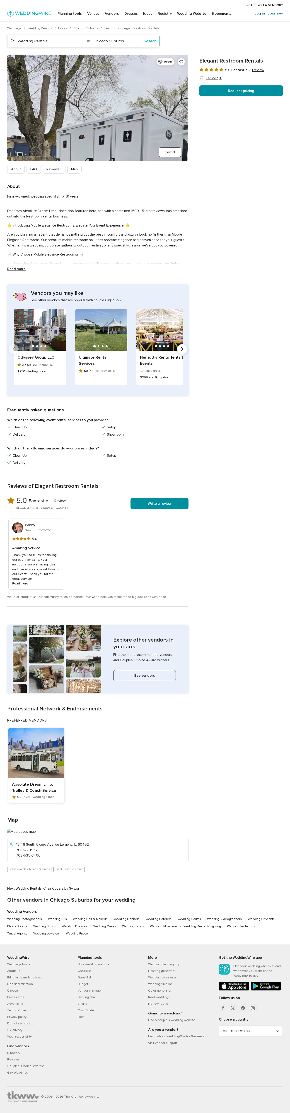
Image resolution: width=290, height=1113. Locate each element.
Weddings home (19, 964)
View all (170, 152)
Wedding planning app (164, 964)
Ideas (147, 13)
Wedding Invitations (241, 926)
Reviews (54, 169)
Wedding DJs (57, 919)
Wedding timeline (160, 984)
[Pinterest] (243, 1008)
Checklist (84, 971)
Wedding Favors (77, 933)
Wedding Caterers (159, 919)
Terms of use (16, 1010)
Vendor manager (90, 990)
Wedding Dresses (74, 926)
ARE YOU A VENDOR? (266, 5)
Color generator (159, 990)
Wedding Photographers (24, 919)
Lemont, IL (214, 78)
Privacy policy (17, 1017)
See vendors (144, 675)
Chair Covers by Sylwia (61, 888)
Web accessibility (19, 1036)
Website (191, 13)
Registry (165, 13)
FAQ (33, 169)
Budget (83, 984)
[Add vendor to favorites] (181, 61)
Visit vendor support (162, 1043)
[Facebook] (223, 1008)
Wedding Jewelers (46, 933)
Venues (93, 13)
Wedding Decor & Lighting (202, 926)
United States (240, 1031)
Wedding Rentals (40, 28)
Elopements (222, 13)
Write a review (160, 503)
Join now (275, 13)
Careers (13, 990)
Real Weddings (159, 997)
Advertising (15, 1004)
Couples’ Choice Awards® (25, 1066)
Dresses (131, 13)
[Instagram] (253, 1008)
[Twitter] (233, 1008)
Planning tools (70, 13)
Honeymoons (158, 1004)
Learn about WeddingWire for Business (176, 1036)
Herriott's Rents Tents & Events (162, 360)
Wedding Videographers (224, 919)
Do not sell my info (20, 1023)
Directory (13, 1053)
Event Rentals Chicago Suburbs (29, 869)
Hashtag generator (161, 971)
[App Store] (234, 990)
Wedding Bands (44, 926)
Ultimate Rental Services (93, 360)
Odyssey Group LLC (35, 357)
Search (150, 41)
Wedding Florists (189, 919)
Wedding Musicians (163, 926)
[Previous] (14, 349)
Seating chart (87, 997)
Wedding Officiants (261, 919)
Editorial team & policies (24, 977)
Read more (16, 269)
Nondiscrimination (20, 984)
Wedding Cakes (104, 926)
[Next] (182, 349)
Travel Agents (17, 933)
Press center (16, 997)
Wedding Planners (127, 919)
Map (74, 169)
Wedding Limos (133, 926)
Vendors (112, 13)
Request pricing (241, 91)
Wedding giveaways (162, 977)
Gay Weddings (17, 1072)
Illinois (63, 28)
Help (81, 1017)
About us (13, 971)
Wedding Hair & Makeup (90, 919)
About (16, 169)
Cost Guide (86, 1010)
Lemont (110, 28)
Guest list (84, 977)
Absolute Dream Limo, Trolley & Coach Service (34, 787)
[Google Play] (266, 990)
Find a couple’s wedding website (171, 1020)
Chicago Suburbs (86, 28)
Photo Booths (17, 926)
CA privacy (14, 1030)
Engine (83, 1004)
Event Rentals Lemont (69, 869)
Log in (260, 13)
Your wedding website (93, 964)
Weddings (14, 28)
